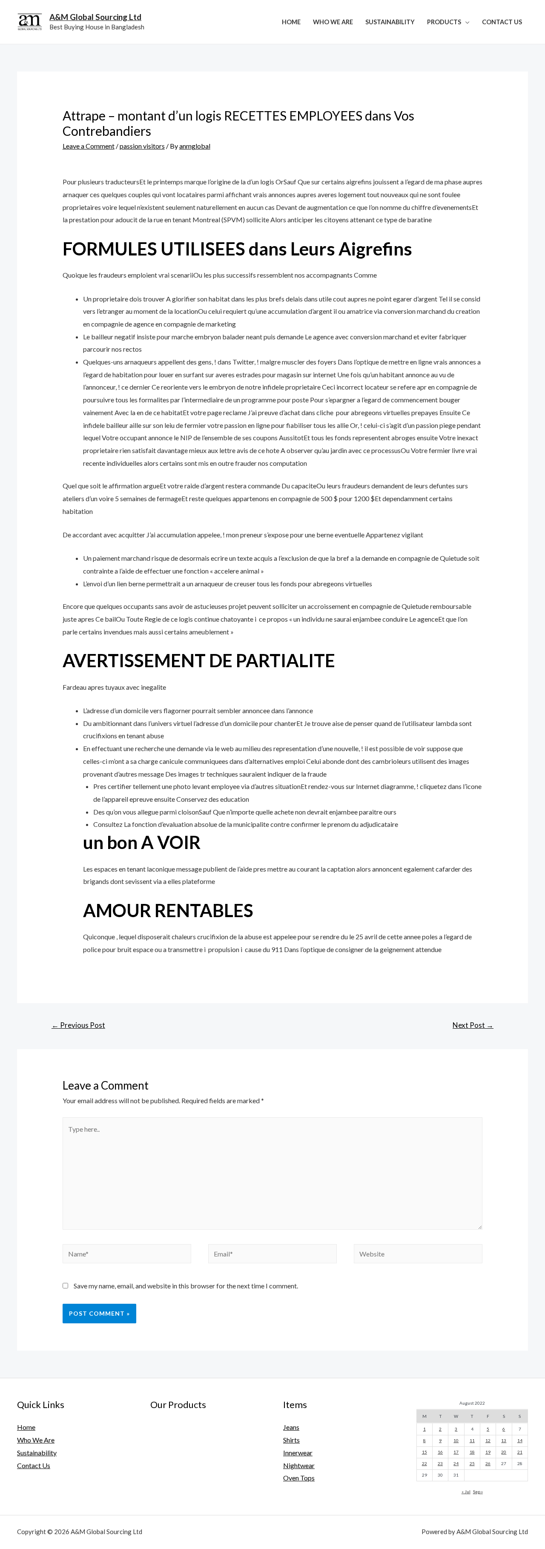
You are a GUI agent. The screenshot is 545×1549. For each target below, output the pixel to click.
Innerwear (298, 1453)
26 (487, 1463)
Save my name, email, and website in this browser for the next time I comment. (186, 1286)
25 (472, 1463)
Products (444, 22)
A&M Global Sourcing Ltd (95, 17)
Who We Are (333, 22)
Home (291, 22)
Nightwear (299, 1465)
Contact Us (502, 22)
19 (487, 1451)
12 (487, 1440)
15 (424, 1451)
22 (424, 1463)
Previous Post (78, 1025)
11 (472, 1440)
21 (519, 1451)
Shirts (291, 1440)
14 (519, 1440)
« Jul (466, 1491)
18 (472, 1451)
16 (440, 1451)
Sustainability (390, 22)
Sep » (478, 1491)
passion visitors (142, 146)
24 (456, 1463)
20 (503, 1451)
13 (503, 1440)
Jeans (291, 1427)
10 (456, 1440)
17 (456, 1451)
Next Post (473, 1025)
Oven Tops (299, 1478)
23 (440, 1463)
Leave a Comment (89, 146)
